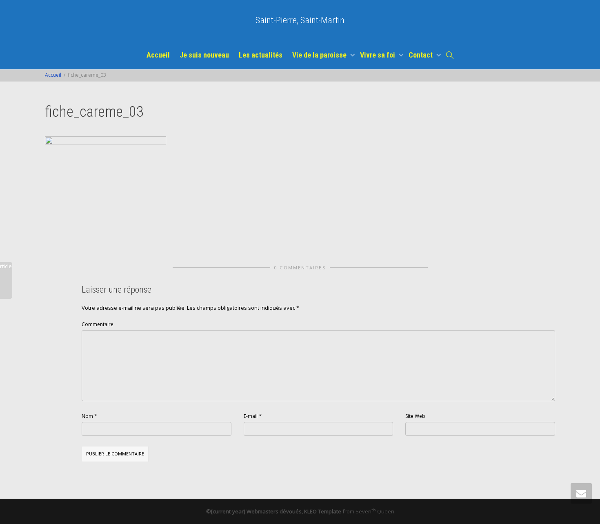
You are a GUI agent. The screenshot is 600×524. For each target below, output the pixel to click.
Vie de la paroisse (320, 55)
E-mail (251, 416)
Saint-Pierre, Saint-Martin (300, 20)
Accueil (158, 55)
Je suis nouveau (204, 55)
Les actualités (260, 55)
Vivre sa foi (378, 55)
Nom (87, 416)
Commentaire (97, 324)
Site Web (415, 416)
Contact (421, 55)
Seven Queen (375, 511)
